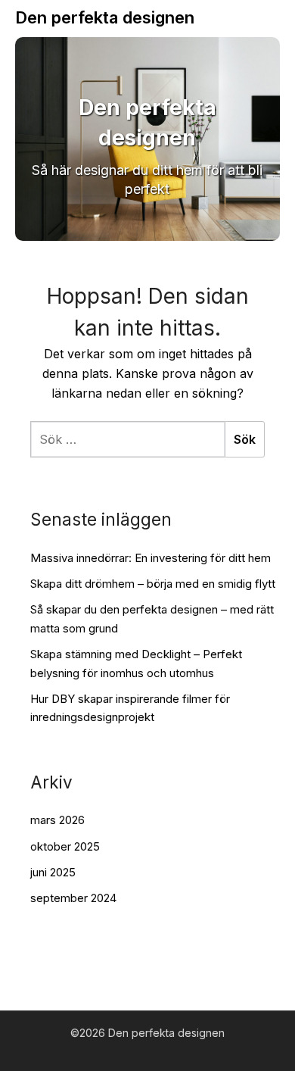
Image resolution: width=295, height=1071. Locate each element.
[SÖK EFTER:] (127, 439)
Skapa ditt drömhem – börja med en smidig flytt (152, 583)
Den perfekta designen (104, 17)
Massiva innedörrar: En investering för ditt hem (150, 558)
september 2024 (73, 898)
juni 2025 (53, 872)
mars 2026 (57, 820)
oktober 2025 (65, 846)
